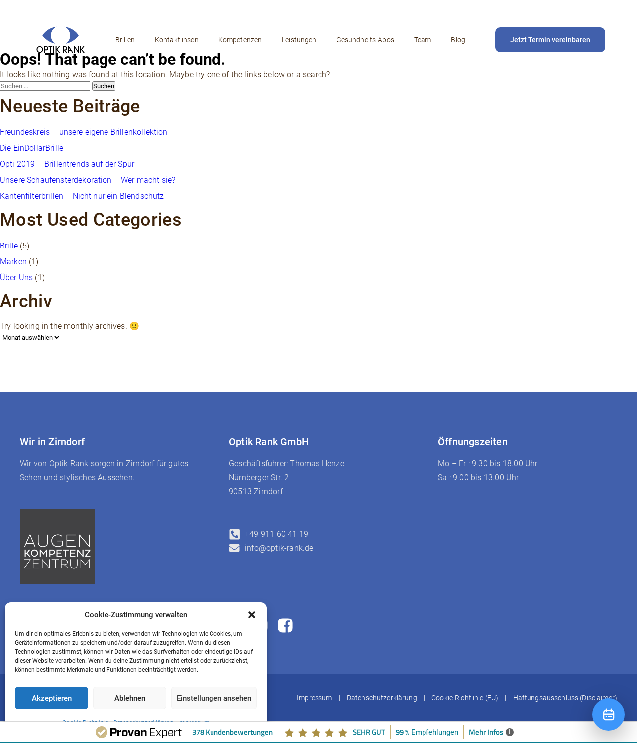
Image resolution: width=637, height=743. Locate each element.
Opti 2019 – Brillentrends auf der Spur (67, 164)
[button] (252, 614)
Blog (458, 40)
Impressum (314, 698)
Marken (13, 261)
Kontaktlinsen (177, 40)
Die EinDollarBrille (31, 148)
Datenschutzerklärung (382, 698)
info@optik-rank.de (279, 548)
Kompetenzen (240, 40)
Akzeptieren (52, 698)
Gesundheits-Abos (365, 40)
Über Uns (16, 277)
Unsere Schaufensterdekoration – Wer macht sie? (87, 180)
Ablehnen (129, 698)
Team (422, 40)
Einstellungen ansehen (214, 698)
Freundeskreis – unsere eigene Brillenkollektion (84, 132)
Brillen (125, 40)
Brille (9, 245)
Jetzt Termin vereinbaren (550, 40)
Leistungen (299, 40)
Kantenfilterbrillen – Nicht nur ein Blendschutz (82, 196)
